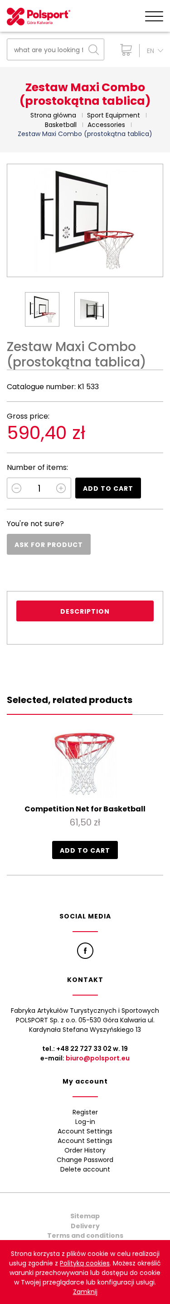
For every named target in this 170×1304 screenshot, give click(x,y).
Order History (85, 1150)
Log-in (85, 1121)
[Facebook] (85, 951)
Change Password (85, 1159)
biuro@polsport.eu (98, 1058)
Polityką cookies (85, 1263)
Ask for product (49, 544)
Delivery (85, 1226)
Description (85, 611)
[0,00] (124, 50)
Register (85, 1112)
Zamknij (85, 1291)
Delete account (85, 1169)
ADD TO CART (108, 488)
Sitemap (85, 1216)
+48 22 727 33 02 (84, 1048)
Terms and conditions (85, 1235)
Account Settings (85, 1131)
